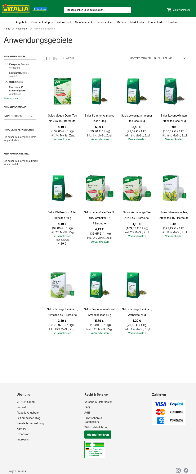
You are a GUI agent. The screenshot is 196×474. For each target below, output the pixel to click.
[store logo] (24, 8)
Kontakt (21, 407)
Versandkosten (62, 139)
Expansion (23, 434)
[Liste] (55, 58)
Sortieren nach (140, 58)
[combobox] (97, 10)
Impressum (23, 439)
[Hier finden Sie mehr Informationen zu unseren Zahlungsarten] (168, 424)
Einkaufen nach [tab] (14, 56)
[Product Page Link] (62, 91)
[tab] (98, 22)
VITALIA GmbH (26, 402)
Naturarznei (22, 28)
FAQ (87, 407)
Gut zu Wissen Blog (28, 418)
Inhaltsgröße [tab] (13, 115)
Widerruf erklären (98, 434)
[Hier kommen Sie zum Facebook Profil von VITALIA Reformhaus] (186, 470)
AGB (87, 412)
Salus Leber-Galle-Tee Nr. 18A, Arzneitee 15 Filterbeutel (99, 217)
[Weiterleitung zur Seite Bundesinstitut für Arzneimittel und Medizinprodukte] (94, 457)
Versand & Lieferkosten (98, 402)
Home (7, 28)
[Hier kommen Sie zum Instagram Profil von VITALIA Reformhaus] (178, 470)
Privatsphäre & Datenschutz (93, 420)
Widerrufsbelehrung (96, 427)
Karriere (21, 428)
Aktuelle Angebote (28, 412)
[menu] (98, 22)
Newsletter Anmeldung (30, 423)
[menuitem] (22, 22)
